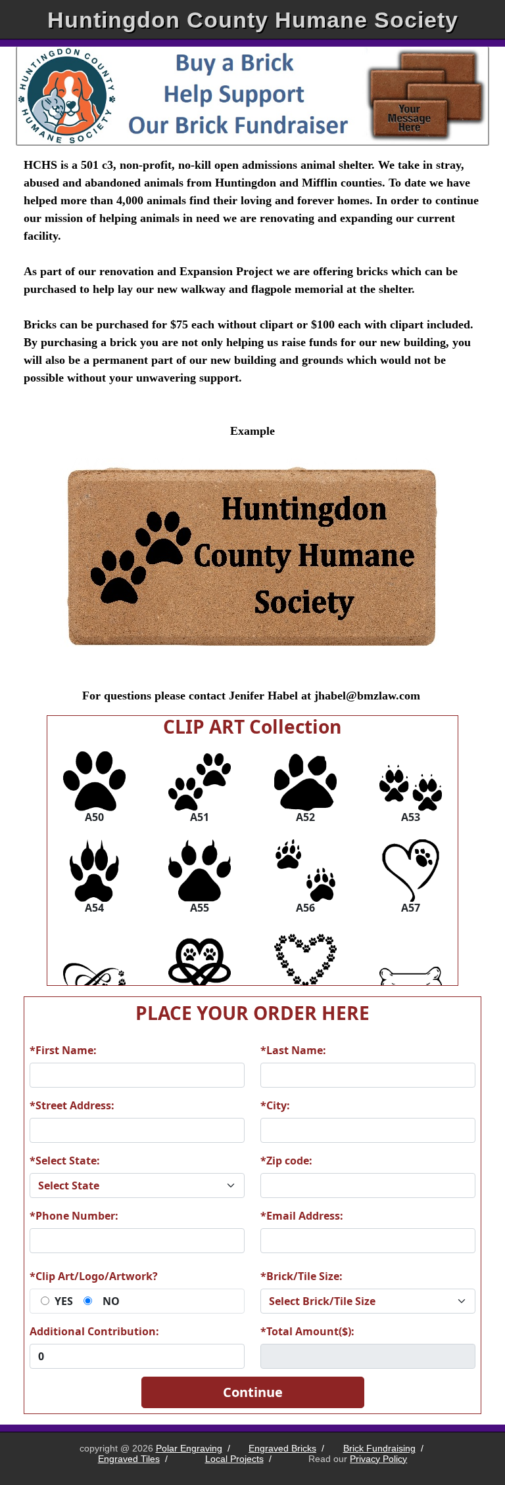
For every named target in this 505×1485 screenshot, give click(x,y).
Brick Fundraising (379, 1448)
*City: (275, 1105)
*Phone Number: (74, 1215)
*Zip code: (286, 1160)
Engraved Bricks (282, 1448)
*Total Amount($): (307, 1331)
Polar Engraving (189, 1448)
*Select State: (65, 1160)
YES (64, 1301)
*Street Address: (72, 1105)
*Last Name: (293, 1050)
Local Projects (234, 1458)
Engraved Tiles (129, 1458)
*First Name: (63, 1050)
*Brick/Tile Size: (301, 1276)
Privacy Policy (378, 1458)
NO (111, 1301)
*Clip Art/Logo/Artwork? (94, 1276)
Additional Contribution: (94, 1331)
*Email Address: (301, 1215)
